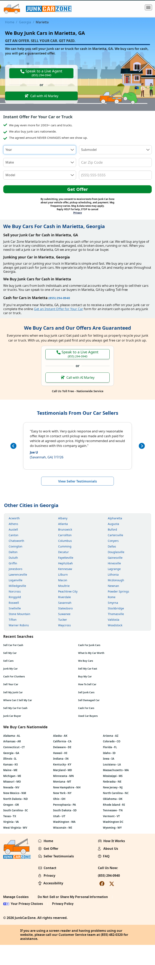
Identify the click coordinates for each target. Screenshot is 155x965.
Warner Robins (19, 625)
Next (141, 446)
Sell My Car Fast (87, 668)
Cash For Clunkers (14, 676)
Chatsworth (16, 541)
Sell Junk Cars (86, 692)
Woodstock (115, 625)
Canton (13, 535)
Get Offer (77, 189)
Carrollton (65, 535)
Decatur (63, 552)
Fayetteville (65, 558)
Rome (111, 597)
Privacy (77, 212)
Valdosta (113, 619)
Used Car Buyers (88, 716)
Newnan (113, 586)
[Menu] (148, 7)
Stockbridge (116, 608)
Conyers (113, 541)
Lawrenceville (18, 574)
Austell (13, 529)
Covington (15, 546)
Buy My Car (85, 676)
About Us (110, 848)
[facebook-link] (101, 883)
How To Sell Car (87, 684)
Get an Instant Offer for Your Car (58, 309)
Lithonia (113, 574)
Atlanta (63, 524)
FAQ (106, 856)
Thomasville (116, 614)
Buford (112, 529)
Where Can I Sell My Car (17, 700)
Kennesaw (65, 569)
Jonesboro (15, 569)
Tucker (62, 619)
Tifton (13, 619)
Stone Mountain (19, 614)
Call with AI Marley (44, 96)
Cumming (64, 546)
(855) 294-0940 (109, 875)
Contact (50, 868)
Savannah (64, 603)
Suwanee (64, 614)
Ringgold (15, 597)
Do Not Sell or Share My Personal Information (73, 897)
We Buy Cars (85, 661)
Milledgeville (17, 586)
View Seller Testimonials (77, 481)
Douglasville (116, 552)
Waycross (64, 625)
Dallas (112, 546)
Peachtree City (68, 591)
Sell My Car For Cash (15, 708)
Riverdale (64, 597)
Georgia (25, 22)
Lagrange (114, 569)
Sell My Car (10, 653)
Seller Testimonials (59, 856)
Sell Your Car (10, 684)
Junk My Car (10, 668)
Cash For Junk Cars (89, 645)
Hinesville (114, 563)
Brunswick (65, 529)
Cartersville (115, 535)
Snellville (15, 608)
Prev (13, 446)
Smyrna (113, 603)
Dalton (13, 552)
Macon (62, 580)
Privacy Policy (62, 904)
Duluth (13, 558)
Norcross (15, 591)
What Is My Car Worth (91, 653)
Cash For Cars (86, 708)
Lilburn (63, 574)
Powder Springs (118, 591)
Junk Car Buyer (12, 716)
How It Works (114, 841)
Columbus (65, 541)
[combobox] (39, 149)
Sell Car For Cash (13, 645)
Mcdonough (116, 580)
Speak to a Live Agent (43, 73)
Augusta (113, 524)
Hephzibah (65, 563)
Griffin (13, 563)
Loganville (15, 580)
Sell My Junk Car (13, 692)
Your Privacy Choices (27, 904)
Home (9, 22)
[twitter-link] (111, 883)
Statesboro (65, 608)
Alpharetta (115, 518)
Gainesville (115, 558)
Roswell (14, 603)
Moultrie (64, 586)
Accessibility (53, 883)
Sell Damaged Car (88, 700)
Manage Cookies (16, 897)
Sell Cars (8, 661)
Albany (62, 518)
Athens (13, 524)
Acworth (14, 518)
